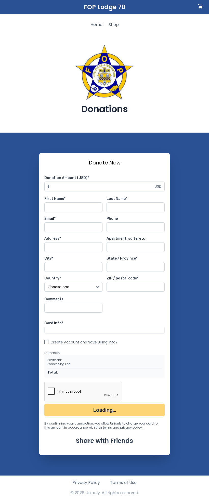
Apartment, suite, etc (126, 238)
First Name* (55, 199)
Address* (52, 238)
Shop (114, 25)
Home (96, 25)
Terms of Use (123, 482)
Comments (53, 299)
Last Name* (117, 199)
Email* (50, 218)
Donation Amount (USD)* (66, 178)
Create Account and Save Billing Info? (83, 342)
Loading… (104, 410)
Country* (52, 278)
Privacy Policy (86, 482)
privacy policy (131, 427)
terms (107, 427)
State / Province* (122, 258)
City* (48, 258)
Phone (112, 218)
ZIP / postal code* (122, 278)
